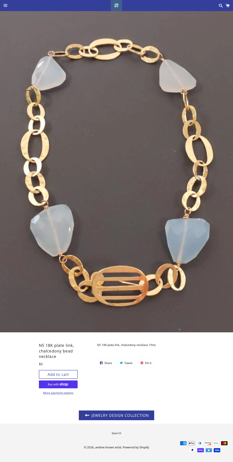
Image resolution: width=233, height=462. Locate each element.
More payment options (58, 393)
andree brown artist (108, 447)
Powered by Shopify (136, 447)
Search (116, 433)
